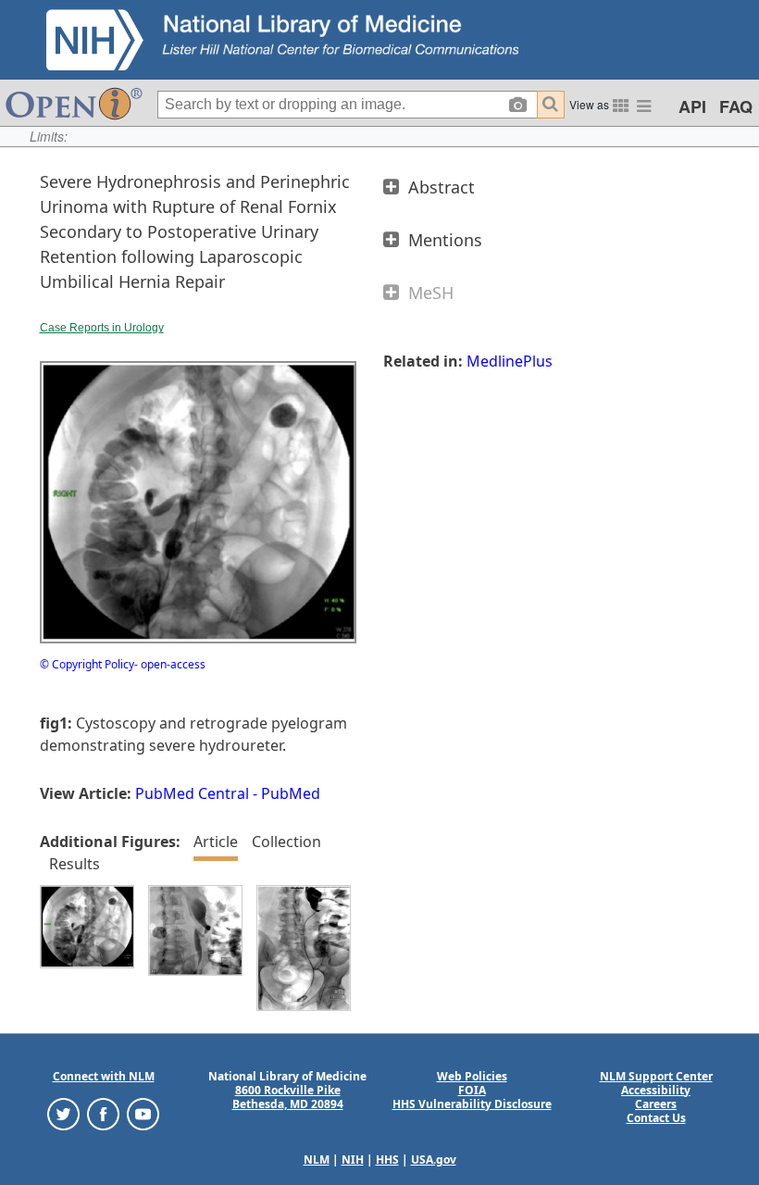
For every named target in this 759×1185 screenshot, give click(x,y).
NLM (317, 1159)
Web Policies (472, 1076)
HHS (387, 1159)
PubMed (290, 793)
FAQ (736, 106)
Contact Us (656, 1118)
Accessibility (656, 1090)
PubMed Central (192, 793)
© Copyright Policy (87, 664)
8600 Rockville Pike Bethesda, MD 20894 (287, 1097)
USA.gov (433, 1159)
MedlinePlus (510, 361)
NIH (353, 1159)
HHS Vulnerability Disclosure (472, 1104)
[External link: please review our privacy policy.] (63, 1112)
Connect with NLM (104, 1076)
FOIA (472, 1090)
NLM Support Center (656, 1076)
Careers (656, 1104)
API (692, 106)
